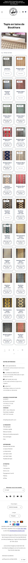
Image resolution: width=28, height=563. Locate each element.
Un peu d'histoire (7, 448)
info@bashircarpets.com (17, 530)
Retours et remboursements (11, 434)
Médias (5, 475)
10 (22, 350)
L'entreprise (6, 468)
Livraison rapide (7, 429)
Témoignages (7, 426)
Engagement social (8, 473)
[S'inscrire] (23, 490)
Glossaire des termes (9, 446)
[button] (2, 12)
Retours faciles (7, 431)
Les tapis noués (7, 453)
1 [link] (4, 350)
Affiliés (5, 478)
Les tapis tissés (7, 456)
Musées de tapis (7, 458)
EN (17, 12)
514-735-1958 (22, 528)
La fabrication (7, 451)
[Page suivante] (14, 353)
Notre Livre (6, 470)
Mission (5, 465)
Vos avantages (7, 436)
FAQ (4, 439)
